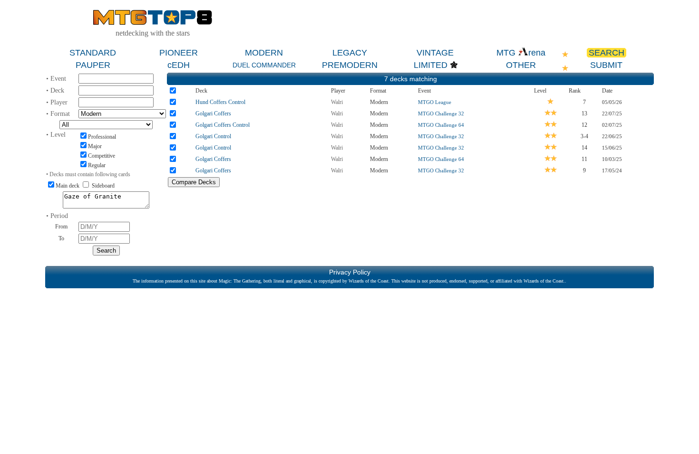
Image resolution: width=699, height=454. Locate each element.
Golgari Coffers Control (222, 125)
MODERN (264, 52)
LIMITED (430, 65)
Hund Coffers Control (220, 102)
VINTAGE (435, 52)
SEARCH (606, 52)
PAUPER (93, 65)
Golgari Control (213, 136)
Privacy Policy (349, 272)
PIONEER (178, 52)
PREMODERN (350, 65)
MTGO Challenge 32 (441, 113)
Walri (337, 102)
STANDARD (92, 52)
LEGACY (349, 52)
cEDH (178, 65)
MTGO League (434, 102)
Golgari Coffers (213, 113)
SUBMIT (606, 65)
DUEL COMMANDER (264, 65)
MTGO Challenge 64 (441, 125)
